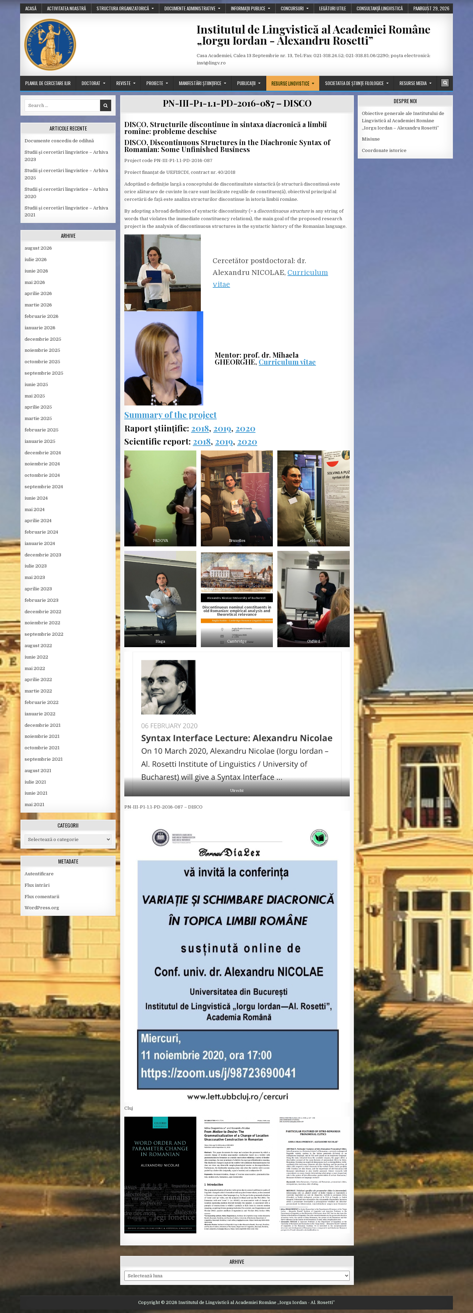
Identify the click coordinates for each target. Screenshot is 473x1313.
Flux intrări (37, 885)
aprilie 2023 (38, 588)
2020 (245, 428)
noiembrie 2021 (42, 736)
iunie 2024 (36, 498)
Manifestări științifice (200, 83)
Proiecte (154, 83)
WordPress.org (42, 907)
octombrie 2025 (42, 361)
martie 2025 (38, 418)
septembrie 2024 (44, 486)
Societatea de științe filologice (354, 83)
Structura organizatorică (123, 8)
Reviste (123, 83)
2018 (200, 428)
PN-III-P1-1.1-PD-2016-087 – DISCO (237, 103)
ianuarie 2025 (40, 441)
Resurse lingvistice (290, 83)
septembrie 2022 (44, 634)
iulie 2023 (36, 566)
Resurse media (413, 83)
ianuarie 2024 (40, 543)
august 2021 (38, 770)
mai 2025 (35, 396)
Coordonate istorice (384, 150)
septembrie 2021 (44, 759)
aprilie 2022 (38, 679)
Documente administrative (189, 8)
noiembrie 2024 (42, 463)
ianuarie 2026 (40, 327)
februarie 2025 (42, 429)
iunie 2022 (36, 657)
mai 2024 (35, 509)
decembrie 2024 (43, 452)
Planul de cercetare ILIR (48, 83)
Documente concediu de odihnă (59, 140)
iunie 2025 (36, 384)
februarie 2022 (42, 702)
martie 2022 (38, 691)
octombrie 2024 (42, 475)
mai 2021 (34, 804)
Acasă (30, 8)
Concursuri (292, 8)
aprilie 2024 (38, 520)
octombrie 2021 (42, 747)
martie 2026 (38, 304)
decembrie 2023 (43, 554)
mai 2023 (35, 577)
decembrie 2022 (43, 611)
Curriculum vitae (287, 361)
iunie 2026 (36, 271)
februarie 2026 (42, 316)
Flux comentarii (42, 896)
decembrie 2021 (43, 725)
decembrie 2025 (43, 339)
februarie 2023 (42, 600)
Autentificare (39, 873)
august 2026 (38, 248)
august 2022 (38, 645)
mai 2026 (35, 282)
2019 (222, 428)
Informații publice (248, 8)
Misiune (371, 139)
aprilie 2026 (38, 293)
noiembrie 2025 (42, 350)
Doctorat (91, 83)
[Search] (445, 83)
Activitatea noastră (66, 8)
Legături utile (332, 8)
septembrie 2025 (44, 373)
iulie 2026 (36, 259)
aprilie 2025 (38, 407)
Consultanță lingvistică (380, 8)
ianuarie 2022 (40, 713)
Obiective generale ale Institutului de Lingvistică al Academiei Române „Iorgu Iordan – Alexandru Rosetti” (403, 121)
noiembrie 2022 (42, 622)
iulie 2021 (35, 782)
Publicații (246, 83)
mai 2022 (35, 668)
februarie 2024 (41, 532)
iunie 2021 (36, 793)
